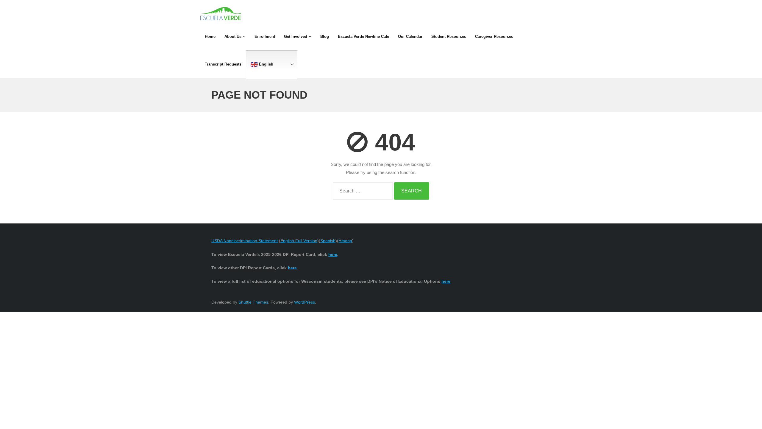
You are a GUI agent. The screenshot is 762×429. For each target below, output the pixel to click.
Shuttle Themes (253, 302)
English (265, 64)
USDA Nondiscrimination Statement (244, 240)
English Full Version (298, 240)
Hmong (345, 240)
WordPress (304, 302)
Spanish (327, 240)
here (445, 281)
